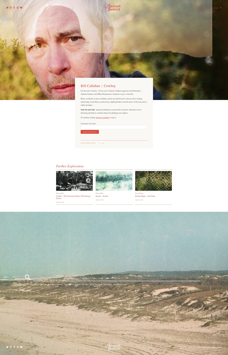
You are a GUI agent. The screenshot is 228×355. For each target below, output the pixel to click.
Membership (199, 8)
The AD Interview (40, 284)
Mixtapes (85, 284)
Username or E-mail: (88, 123)
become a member (102, 117)
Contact (211, 8)
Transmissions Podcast (72, 284)
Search (221, 7)
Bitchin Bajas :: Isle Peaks (145, 196)
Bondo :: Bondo (102, 196)
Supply (217, 8)
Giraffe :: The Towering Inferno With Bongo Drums (73, 197)
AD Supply (108, 284)
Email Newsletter (96, 284)
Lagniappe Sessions (55, 284)
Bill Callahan (101, 143)
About (206, 8)
